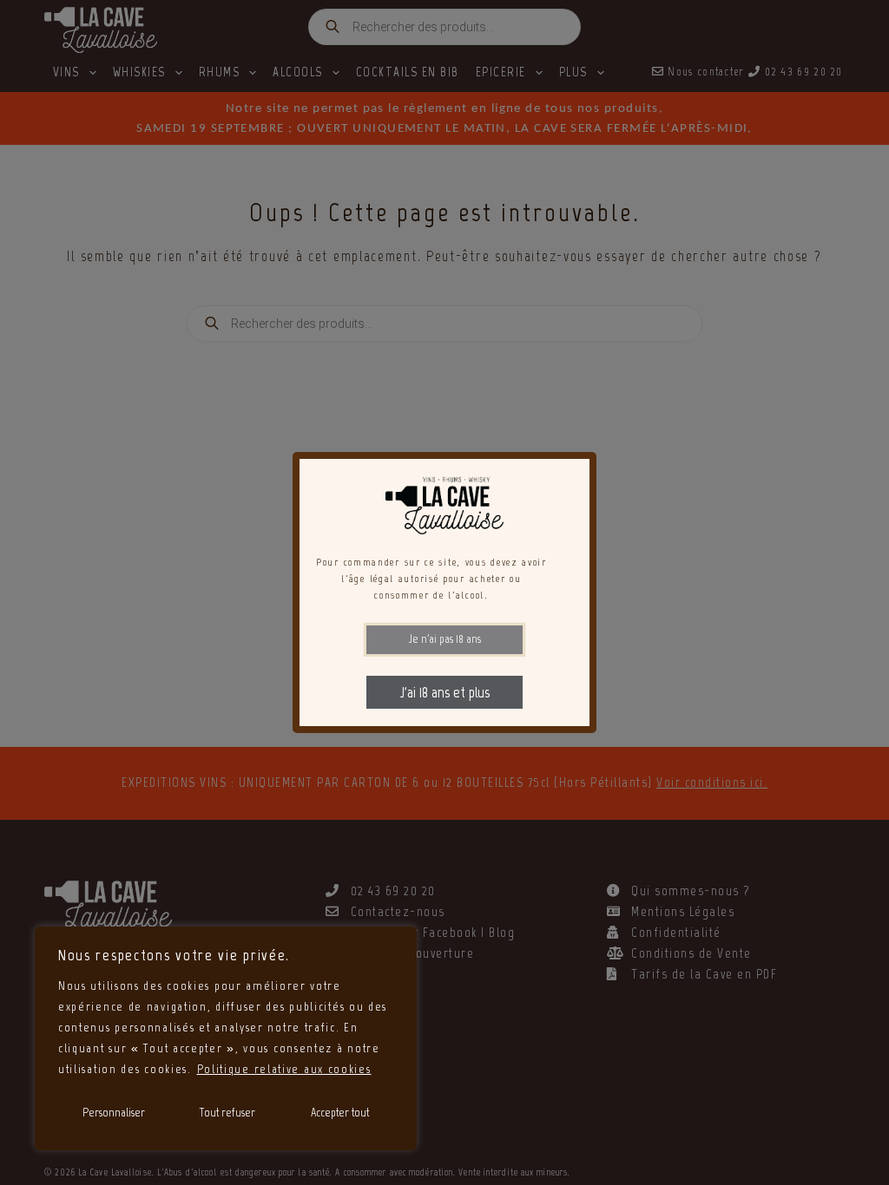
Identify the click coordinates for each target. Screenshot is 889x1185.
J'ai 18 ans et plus (445, 692)
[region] (226, 1038)
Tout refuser (227, 1112)
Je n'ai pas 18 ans (445, 639)
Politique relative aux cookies (284, 1069)
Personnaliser (113, 1112)
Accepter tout (340, 1112)
